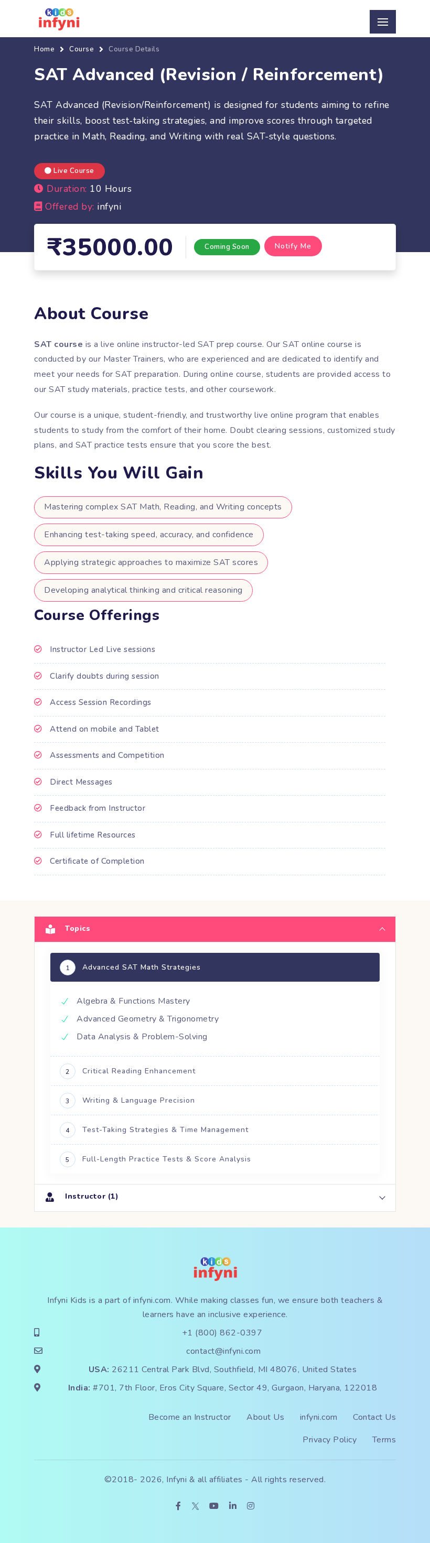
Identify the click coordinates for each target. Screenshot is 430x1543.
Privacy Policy (330, 1440)
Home (44, 49)
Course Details (134, 49)
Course (81, 49)
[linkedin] (233, 1506)
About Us (265, 1417)
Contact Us (374, 1417)
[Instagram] (251, 1506)
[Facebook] (178, 1506)
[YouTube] (214, 1506)
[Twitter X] (195, 1506)
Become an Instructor (189, 1417)
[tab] (215, 929)
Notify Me (293, 246)
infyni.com (152, 1300)
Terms (384, 1440)
